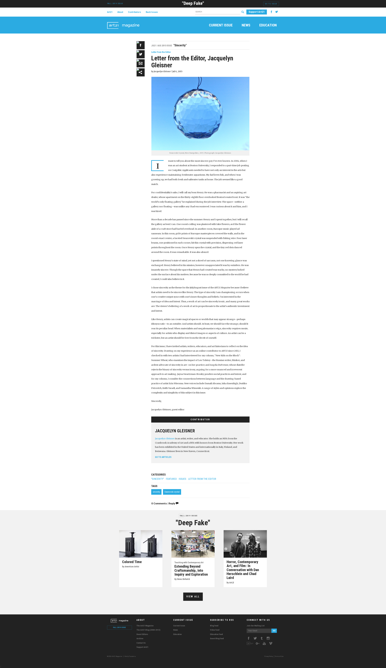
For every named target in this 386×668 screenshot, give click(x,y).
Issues (182, 479)
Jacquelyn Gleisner (175, 430)
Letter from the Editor (161, 52)
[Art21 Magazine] (123, 22)
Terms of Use (279, 656)
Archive (139, 638)
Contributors (134, 12)
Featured (171, 479)
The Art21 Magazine (144, 626)
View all (193, 596)
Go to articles (163, 457)
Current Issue (221, 25)
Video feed (214, 630)
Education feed (216, 634)
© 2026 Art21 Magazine (114, 656)
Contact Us (141, 643)
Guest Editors (142, 634)
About (120, 12)
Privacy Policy (268, 656)
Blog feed (214, 626)
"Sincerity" (157, 479)
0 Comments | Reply (163, 503)
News (246, 25)
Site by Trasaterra (130, 656)
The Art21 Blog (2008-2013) (148, 630)
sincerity (156, 492)
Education (268, 25)
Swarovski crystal (172, 492)
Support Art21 (257, 11)
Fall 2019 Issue (189, 516)
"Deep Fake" (193, 3)
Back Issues (152, 12)
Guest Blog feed (217, 638)
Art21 (109, 12)
